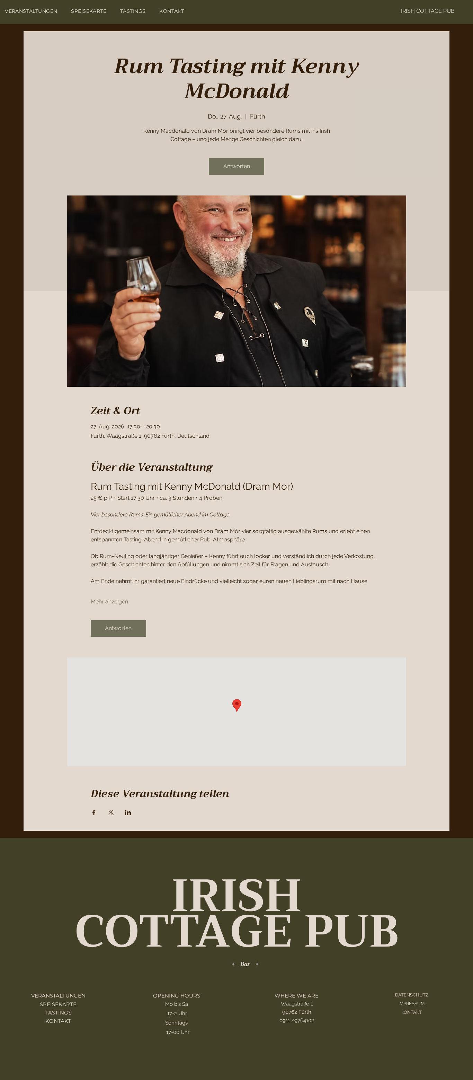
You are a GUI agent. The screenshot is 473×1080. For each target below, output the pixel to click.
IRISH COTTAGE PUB (428, 11)
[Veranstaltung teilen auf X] (111, 812)
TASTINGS (58, 1013)
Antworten (236, 166)
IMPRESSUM (412, 1003)
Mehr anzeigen (109, 601)
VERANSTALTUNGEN (58, 996)
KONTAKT (58, 1021)
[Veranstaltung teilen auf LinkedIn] (128, 812)
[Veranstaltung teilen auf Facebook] (94, 812)
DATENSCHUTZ (411, 995)
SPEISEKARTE (58, 1004)
